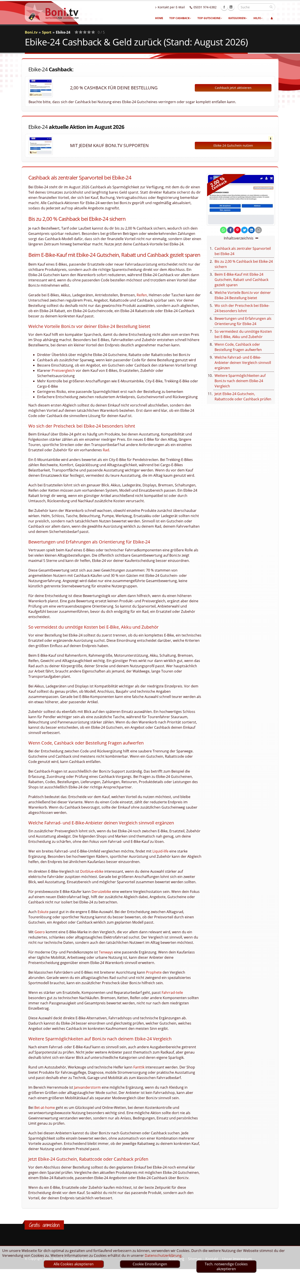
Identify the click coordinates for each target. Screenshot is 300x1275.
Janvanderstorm (87, 1087)
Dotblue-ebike (91, 871)
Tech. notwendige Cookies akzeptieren (226, 1266)
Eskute (43, 911)
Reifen (142, 295)
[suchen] (271, 6)
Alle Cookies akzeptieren (74, 1264)
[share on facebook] (230, 230)
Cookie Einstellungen (150, 1264)
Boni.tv (31, 32)
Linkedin (231, 7)
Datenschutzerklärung (163, 1255)
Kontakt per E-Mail (171, 7)
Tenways (106, 952)
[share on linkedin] (251, 230)
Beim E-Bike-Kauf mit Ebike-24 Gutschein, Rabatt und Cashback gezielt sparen (241, 279)
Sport (46, 32)
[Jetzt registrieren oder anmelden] (272, 18)
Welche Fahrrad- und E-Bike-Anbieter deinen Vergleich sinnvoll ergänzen (243, 362)
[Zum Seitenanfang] (292, 1269)
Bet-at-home (44, 1107)
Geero (39, 932)
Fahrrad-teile (172, 992)
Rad (106, 450)
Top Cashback (179, 18)
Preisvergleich (63, 370)
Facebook (224, 7)
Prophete (154, 972)
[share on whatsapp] (223, 230)
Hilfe (257, 18)
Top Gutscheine (208, 18)
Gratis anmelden (44, 1225)
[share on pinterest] (237, 230)
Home (159, 18)
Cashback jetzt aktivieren (233, 88)
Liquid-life (160, 851)
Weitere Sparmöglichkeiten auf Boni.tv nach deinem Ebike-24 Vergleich (240, 380)
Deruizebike (101, 891)
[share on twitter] (244, 230)
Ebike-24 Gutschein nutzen (233, 145)
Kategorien (237, 18)
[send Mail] (258, 230)
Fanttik (139, 1067)
